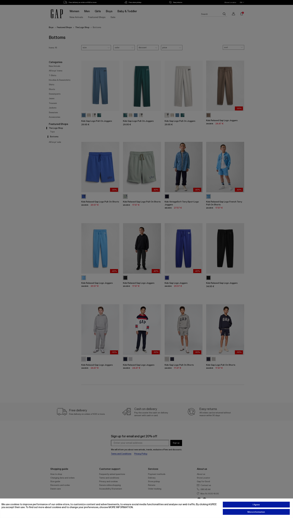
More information (256, 512)
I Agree (256, 504)
